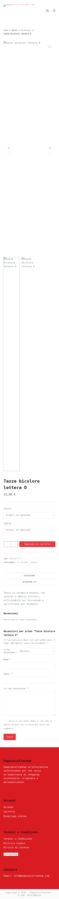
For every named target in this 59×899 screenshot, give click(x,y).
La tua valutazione (10, 651)
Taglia (7, 523)
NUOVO (34, 562)
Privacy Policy (11, 854)
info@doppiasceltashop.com (31, 875)
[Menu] (54, 10)
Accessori (22, 562)
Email (8, 674)
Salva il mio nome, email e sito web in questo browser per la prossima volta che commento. (28, 725)
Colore (7, 508)
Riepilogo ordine (15, 816)
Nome (7, 659)
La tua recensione (16, 688)
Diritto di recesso (16, 847)
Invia (9, 737)
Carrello (9, 811)
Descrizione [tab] (29, 576)
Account (9, 807)
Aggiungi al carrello (37, 544)
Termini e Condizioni (18, 838)
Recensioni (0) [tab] (29, 582)
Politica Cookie (14, 843)
